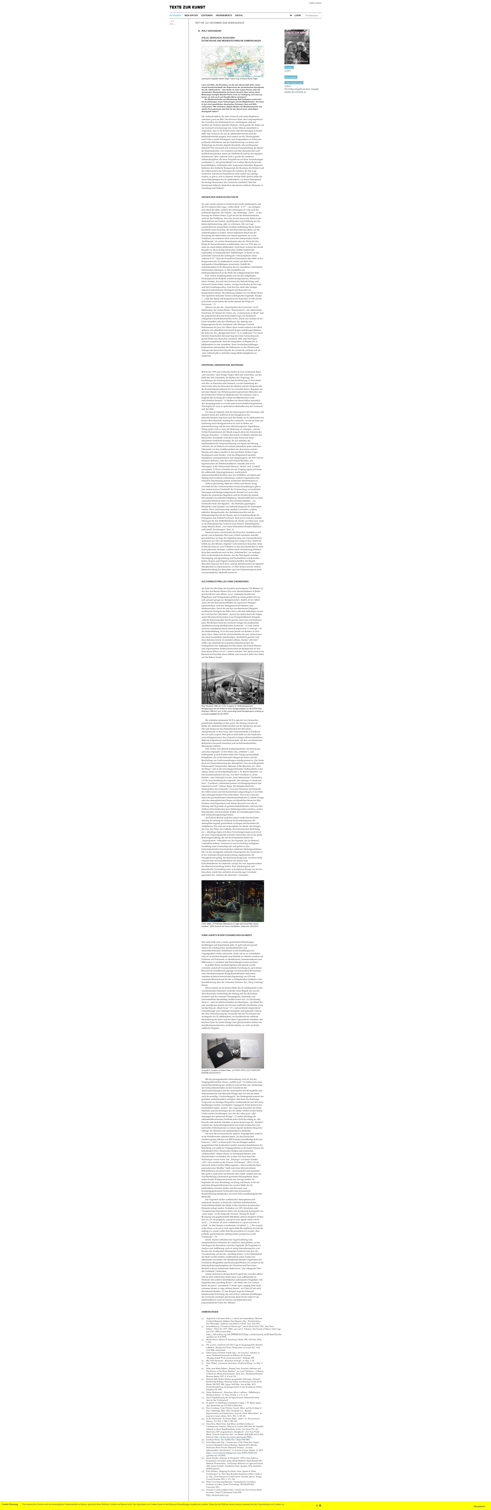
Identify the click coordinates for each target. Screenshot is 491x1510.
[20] (248, 1263)
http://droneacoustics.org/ (217, 1495)
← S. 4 (171, 21)
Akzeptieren (479, 1507)
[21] (222, 1291)
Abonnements (224, 15)
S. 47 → (172, 24)
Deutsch (319, 3)
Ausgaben (175, 15)
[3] (215, 304)
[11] (248, 628)
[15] (231, 1008)
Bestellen (289, 67)
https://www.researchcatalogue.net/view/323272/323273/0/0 (231, 1453)
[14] (247, 999)
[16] (244, 1082)
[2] (227, 215)
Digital (239, 15)
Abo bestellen (291, 77)
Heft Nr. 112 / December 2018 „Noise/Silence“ (220, 23)
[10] (233, 567)
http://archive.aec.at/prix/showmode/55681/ (233, 1437)
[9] (233, 529)
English (312, 3)
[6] (225, 400)
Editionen (207, 15)
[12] (260, 772)
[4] (238, 333)
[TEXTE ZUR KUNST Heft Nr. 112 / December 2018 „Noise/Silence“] (297, 47)
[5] (249, 380)
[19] (215, 1237)
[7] (222, 435)
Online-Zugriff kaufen (294, 83)
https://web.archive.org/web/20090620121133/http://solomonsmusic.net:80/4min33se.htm (243, 1334)
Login (297, 15)
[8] (214, 469)
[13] (203, 780)
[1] (213, 162)
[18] (254, 1162)
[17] (235, 1116)
